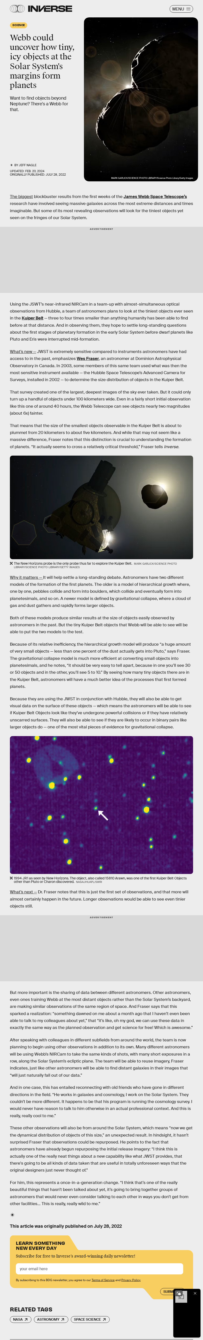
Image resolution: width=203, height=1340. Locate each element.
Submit (170, 1291)
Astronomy (48, 1319)
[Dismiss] (195, 1293)
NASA (18, 1319)
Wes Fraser (88, 358)
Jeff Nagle (27, 165)
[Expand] (179, 1293)
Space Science (87, 1319)
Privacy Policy (131, 1280)
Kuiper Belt (32, 318)
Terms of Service (103, 1280)
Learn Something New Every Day (40, 1245)
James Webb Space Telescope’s (155, 196)
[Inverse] (50, 8)
